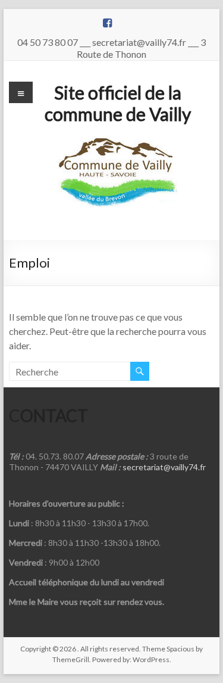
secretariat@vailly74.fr (164, 467)
